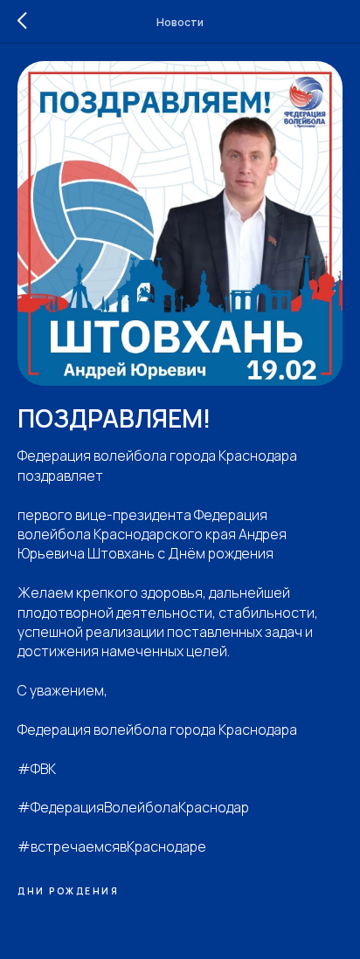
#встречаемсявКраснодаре (111, 846)
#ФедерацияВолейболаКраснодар (133, 807)
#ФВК (36, 768)
